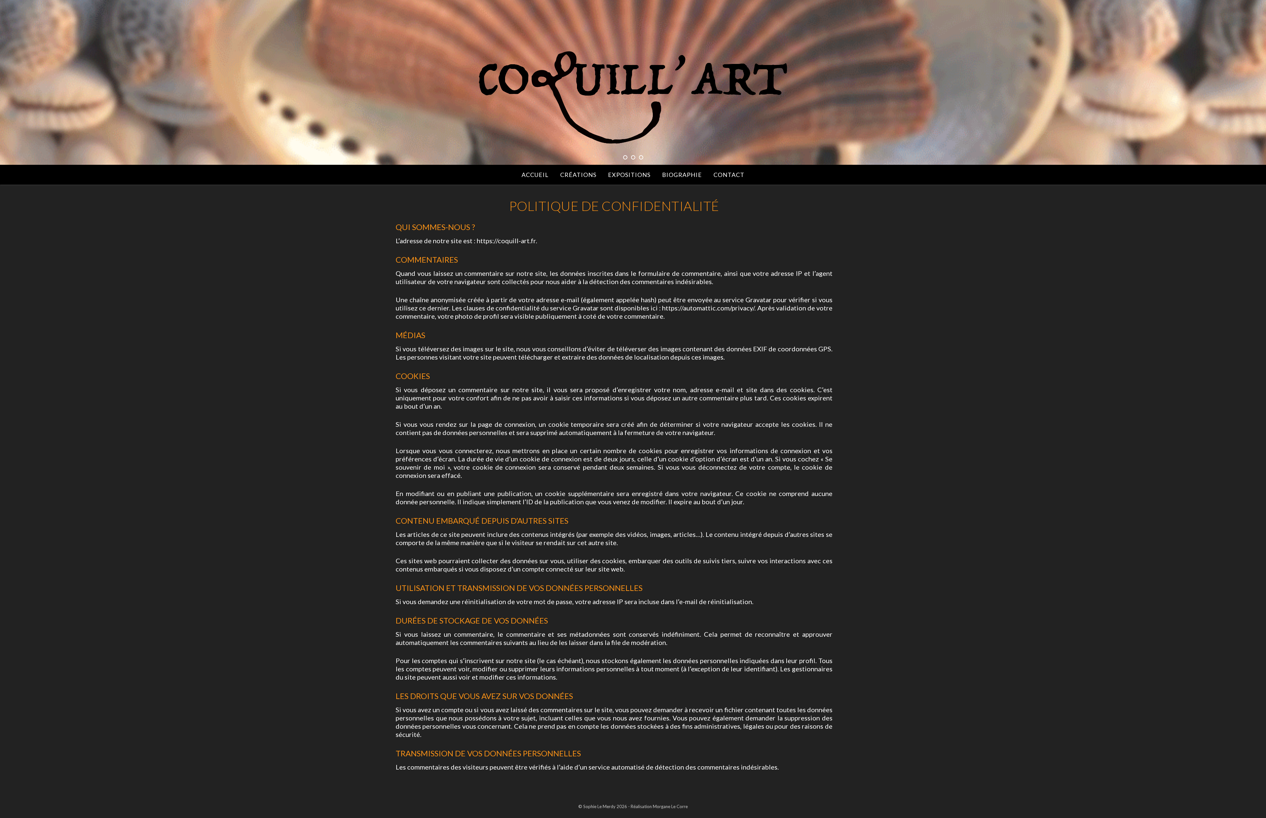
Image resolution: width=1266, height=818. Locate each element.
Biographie (682, 174)
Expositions (629, 174)
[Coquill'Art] (633, 97)
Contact (728, 174)
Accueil (535, 174)
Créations (578, 174)
